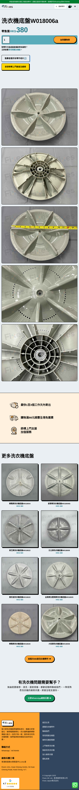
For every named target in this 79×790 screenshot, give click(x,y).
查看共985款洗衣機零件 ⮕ (39, 659)
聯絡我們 (45, 731)
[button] (69, 6)
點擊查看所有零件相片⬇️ (15, 58)
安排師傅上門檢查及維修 (15, 67)
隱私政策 (45, 759)
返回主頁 (45, 723)
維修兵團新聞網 (48, 740)
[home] (7, 6)
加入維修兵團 (47, 754)
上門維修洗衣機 (48, 746)
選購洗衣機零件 (48, 727)
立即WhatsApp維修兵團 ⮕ (39, 698)
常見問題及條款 (14, 50)
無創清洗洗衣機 (48, 750)
